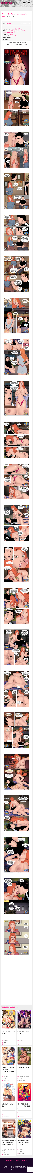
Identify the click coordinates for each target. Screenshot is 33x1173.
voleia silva (8, 23)
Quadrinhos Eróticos (16, 29)
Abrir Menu (24, 3)
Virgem (5, 32)
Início (4, 17)
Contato (9, 1160)
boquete (14, 31)
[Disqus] (16, 980)
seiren (16, 36)
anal (10, 31)
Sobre (17, 1160)
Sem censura (10, 34)
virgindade (11, 32)
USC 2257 (16, 1162)
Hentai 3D (6, 1149)
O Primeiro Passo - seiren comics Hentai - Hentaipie (9, 3)
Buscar (29, 3)
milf (24, 31)
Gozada (20, 31)
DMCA (24, 1160)
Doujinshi (6, 1040)
